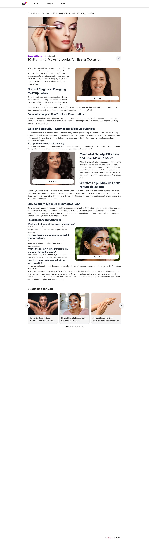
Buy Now (97, 98)
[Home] (29, 13)
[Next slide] (121, 305)
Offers (63, 4)
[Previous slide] (27, 305)
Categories (49, 4)
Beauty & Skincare (41, 13)
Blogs (36, 4)
